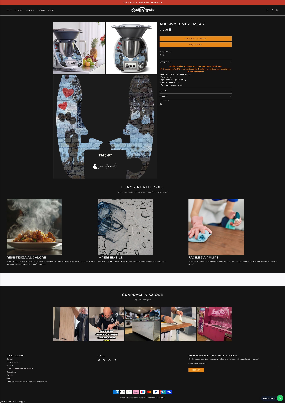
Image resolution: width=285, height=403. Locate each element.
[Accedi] (272, 10)
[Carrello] (277, 10)
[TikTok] (114, 360)
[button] (57, 324)
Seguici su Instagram (142, 300)
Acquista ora (195, 45)
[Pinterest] (104, 360)
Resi (164, 55)
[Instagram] (98, 360)
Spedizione (167, 52)
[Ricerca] (267, 10)
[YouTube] (109, 360)
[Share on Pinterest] (160, 105)
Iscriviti (196, 370)
